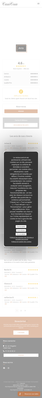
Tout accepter (21, 226)
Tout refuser (21, 230)
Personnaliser (21, 234)
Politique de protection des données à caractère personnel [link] (22, 238)
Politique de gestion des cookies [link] (21, 241)
